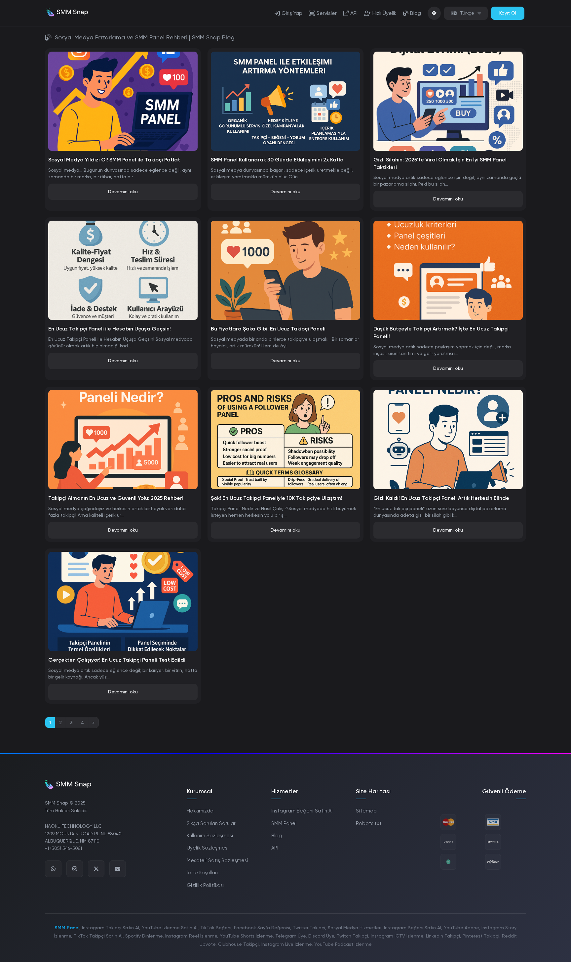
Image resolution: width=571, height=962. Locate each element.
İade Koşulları (202, 873)
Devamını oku (123, 191)
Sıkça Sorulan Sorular (211, 823)
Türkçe (467, 13)
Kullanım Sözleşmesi (210, 836)
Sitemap (366, 811)
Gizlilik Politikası (205, 885)
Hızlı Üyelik (384, 13)
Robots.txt (369, 823)
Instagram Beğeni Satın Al (301, 811)
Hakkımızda (200, 811)
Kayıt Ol (507, 13)
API (354, 13)
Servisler (327, 13)
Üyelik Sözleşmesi (208, 848)
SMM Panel (283, 823)
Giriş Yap (292, 13)
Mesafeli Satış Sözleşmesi (217, 860)
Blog (415, 13)
